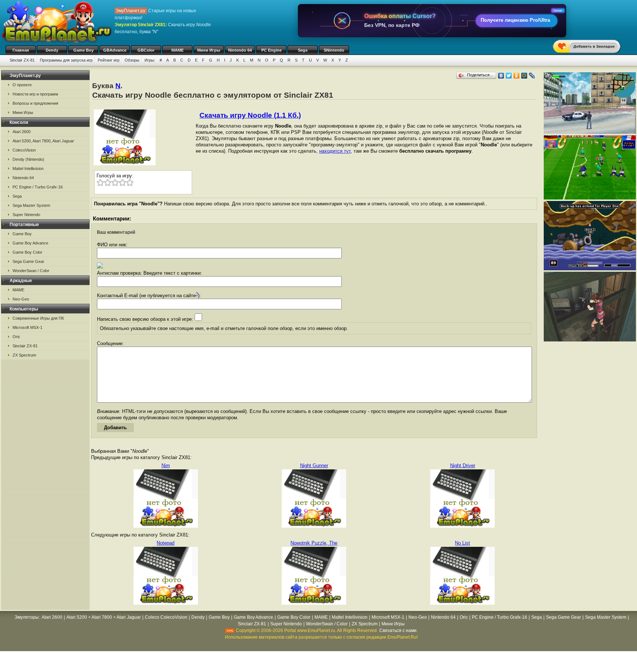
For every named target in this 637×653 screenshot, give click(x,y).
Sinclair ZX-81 (22, 60)
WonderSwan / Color (31, 270)
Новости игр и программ (35, 94)
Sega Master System (31, 205)
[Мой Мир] (524, 75)
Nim (165, 465)
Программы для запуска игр (66, 60)
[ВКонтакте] (501, 75)
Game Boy (83, 50)
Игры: (150, 60)
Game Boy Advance (30, 243)
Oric (16, 336)
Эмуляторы (26, 617)
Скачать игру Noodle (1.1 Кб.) (250, 115)
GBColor (146, 50)
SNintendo (334, 50)
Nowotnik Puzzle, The (313, 543)
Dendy (52, 50)
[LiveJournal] (532, 75)
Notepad (165, 543)
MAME (177, 50)
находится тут (335, 151)
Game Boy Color (27, 252)
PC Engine (271, 50)
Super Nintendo (26, 214)
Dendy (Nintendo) (28, 159)
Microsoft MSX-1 (27, 327)
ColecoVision (24, 150)
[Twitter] (509, 75)
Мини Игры (208, 50)
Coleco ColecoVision (166, 617)
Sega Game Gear (28, 261)
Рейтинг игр (108, 60)
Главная (21, 50)
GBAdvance (114, 50)
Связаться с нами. (398, 630)
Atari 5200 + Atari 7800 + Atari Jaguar (103, 617)
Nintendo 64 (240, 50)
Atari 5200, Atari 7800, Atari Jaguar (43, 141)
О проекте (22, 85)
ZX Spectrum (24, 355)
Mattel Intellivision (28, 168)
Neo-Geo (21, 299)
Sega (302, 50)
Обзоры (132, 60)
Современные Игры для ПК (38, 318)
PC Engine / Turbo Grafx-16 (38, 187)
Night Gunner (314, 465)
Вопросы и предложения (35, 103)
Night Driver (462, 465)
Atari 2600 (22, 131)
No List (462, 543)
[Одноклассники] (517, 75)
